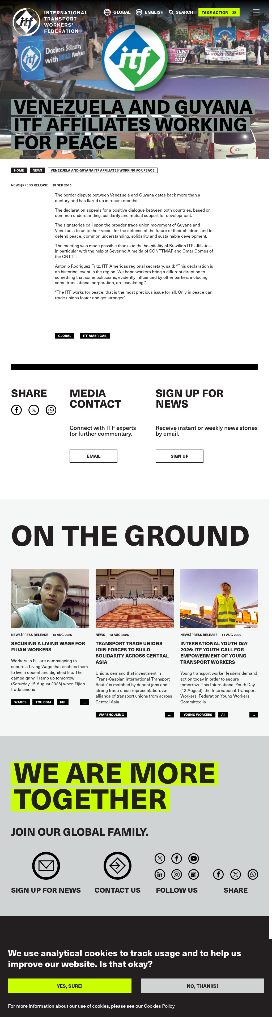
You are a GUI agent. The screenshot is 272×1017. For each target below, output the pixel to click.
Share (29, 392)
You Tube (193, 858)
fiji (62, 702)
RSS (193, 874)
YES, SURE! (70, 985)
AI (223, 714)
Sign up (179, 456)
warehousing (111, 714)
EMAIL (93, 456)
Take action (215, 12)
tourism (43, 702)
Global (64, 335)
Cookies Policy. (160, 1006)
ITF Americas (95, 335)
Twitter (159, 858)
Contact (117, 868)
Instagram (176, 874)
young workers (198, 714)
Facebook (176, 858)
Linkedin (159, 874)
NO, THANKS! (202, 985)
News (37, 170)
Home (19, 170)
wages (20, 702)
